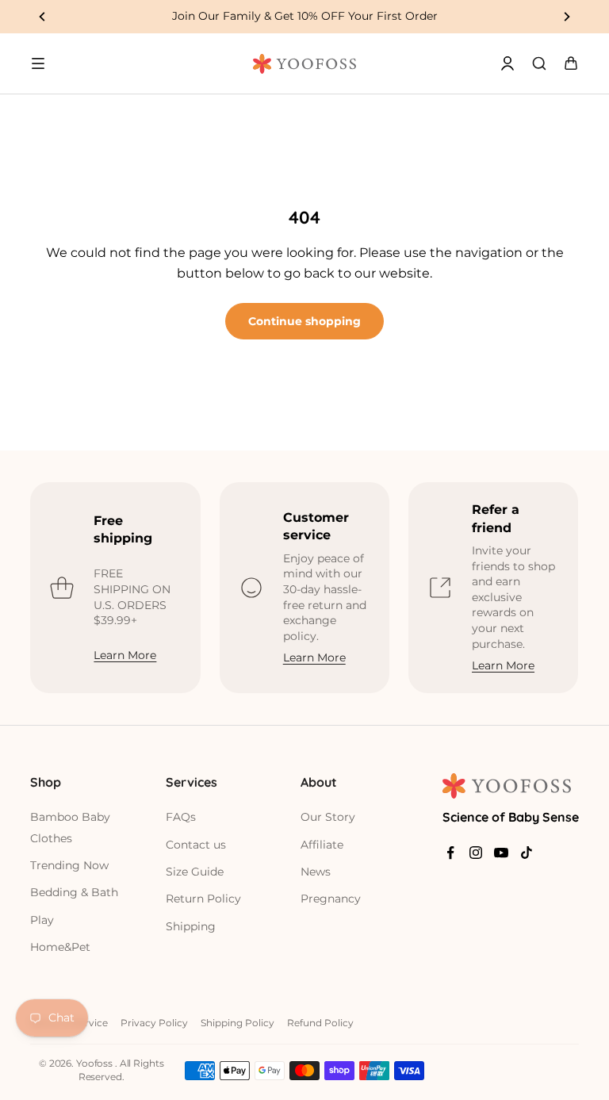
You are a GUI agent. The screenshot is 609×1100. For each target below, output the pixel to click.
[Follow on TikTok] (526, 852)
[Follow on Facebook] (450, 852)
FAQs (181, 817)
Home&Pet (60, 947)
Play (42, 920)
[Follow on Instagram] (476, 852)
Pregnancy (331, 898)
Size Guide (195, 871)
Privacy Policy (154, 1023)
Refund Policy (320, 1023)
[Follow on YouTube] (501, 852)
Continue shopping (304, 321)
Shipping (191, 926)
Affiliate (322, 844)
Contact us (196, 844)
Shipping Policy (237, 1023)
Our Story (328, 817)
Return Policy (203, 898)
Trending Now (69, 865)
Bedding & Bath (74, 892)
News (316, 871)
